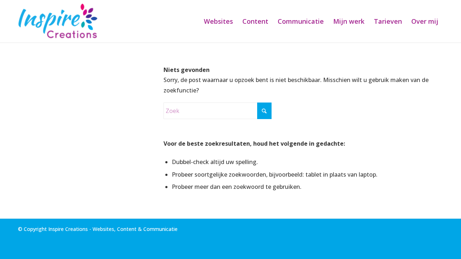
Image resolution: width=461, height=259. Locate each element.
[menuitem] (218, 21)
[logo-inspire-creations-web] (60, 21)
